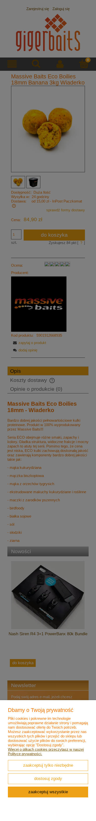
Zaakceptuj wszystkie (48, 791)
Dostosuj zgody (48, 778)
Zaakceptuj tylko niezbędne (48, 765)
